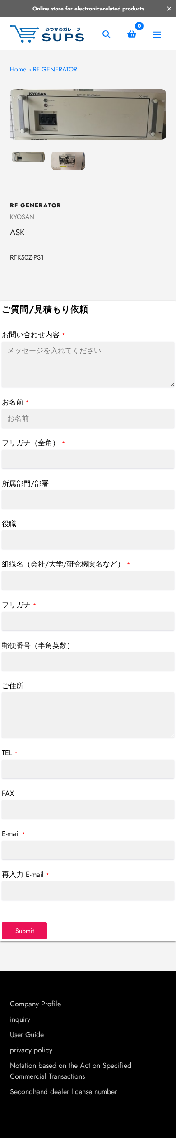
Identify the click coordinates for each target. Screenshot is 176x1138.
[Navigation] (157, 34)
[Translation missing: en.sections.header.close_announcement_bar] (169, 8)
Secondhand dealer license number (63, 1091)
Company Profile (35, 1004)
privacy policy (31, 1050)
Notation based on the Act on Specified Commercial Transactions (70, 1070)
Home (18, 69)
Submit (24, 930)
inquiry (20, 1019)
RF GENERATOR (55, 69)
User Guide (27, 1034)
